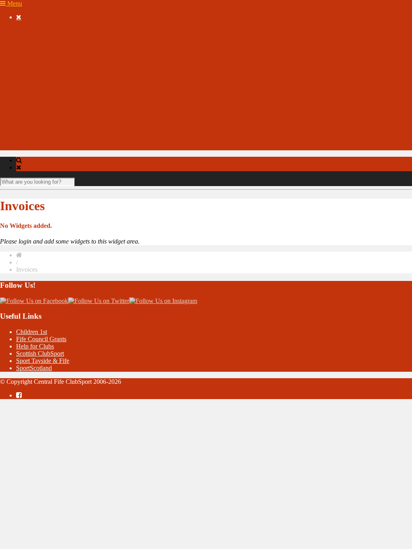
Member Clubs (51, 52)
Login (39, 132)
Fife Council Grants (41, 339)
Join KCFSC (48, 67)
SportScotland (34, 368)
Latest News (48, 81)
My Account (32, 124)
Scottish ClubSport (40, 353)
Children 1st (31, 331)
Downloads (30, 117)
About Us (28, 38)
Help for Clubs (35, 346)
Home (24, 30)
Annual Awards (36, 103)
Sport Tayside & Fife (42, 360)
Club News (62, 59)
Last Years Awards (55, 110)
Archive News (50, 95)
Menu (14, 3)
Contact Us (30, 139)
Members (28, 45)
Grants (24, 146)
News (23, 74)
